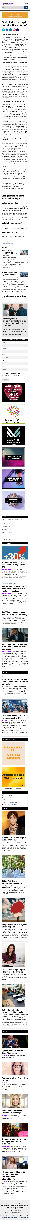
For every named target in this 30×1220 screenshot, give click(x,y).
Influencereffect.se (7, 1217)
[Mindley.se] (15, 17)
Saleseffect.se (16, 1215)
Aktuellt (11, 19)
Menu (26, 3)
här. (27, 1212)
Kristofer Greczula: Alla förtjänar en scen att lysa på (14, 838)
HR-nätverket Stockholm (8, 529)
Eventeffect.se (25, 1215)
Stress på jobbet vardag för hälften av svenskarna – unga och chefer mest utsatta (15, 646)
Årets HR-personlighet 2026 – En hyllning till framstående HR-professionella (14, 1141)
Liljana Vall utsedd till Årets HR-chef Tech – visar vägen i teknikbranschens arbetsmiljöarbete (13, 1175)
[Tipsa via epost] (14, 30)
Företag (4, 366)
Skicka (5, 379)
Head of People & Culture (10, 804)
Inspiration (6, 1146)
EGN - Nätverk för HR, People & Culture (12, 519)
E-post (3, 342)
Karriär (4, 1055)
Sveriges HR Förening (7, 523)
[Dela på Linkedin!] (11, 30)
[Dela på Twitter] (3, 30)
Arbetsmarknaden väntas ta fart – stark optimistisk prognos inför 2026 (14, 564)
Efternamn (4, 354)
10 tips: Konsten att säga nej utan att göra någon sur (14, 925)
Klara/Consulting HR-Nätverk (9, 536)
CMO (5, 800)
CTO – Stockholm (8, 795)
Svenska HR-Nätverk (7, 526)
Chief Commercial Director (11, 802)
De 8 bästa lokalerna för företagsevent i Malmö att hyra (13, 1011)
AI (2, 686)
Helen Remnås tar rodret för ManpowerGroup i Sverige (12, 1111)
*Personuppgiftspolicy (17, 375)
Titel (3, 360)
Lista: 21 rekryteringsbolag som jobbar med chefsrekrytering (13, 970)
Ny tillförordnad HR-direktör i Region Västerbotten (13, 1052)
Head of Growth (8, 797)
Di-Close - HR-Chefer (7, 532)
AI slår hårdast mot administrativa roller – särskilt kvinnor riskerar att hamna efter (9, 253)
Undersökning (7, 569)
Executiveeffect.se (5, 1215)
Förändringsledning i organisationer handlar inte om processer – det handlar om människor (14, 322)
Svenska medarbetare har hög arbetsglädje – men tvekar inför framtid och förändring (13, 588)
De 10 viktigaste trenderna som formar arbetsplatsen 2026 (9, 274)
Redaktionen (5, 241)
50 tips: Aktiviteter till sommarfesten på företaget (12, 882)
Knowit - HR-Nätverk (7, 539)
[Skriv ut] (17, 29)
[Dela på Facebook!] (7, 30)
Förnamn (4, 348)
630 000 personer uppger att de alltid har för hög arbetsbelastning (14, 613)
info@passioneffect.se (7, 243)
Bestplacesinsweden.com (21, 1217)
